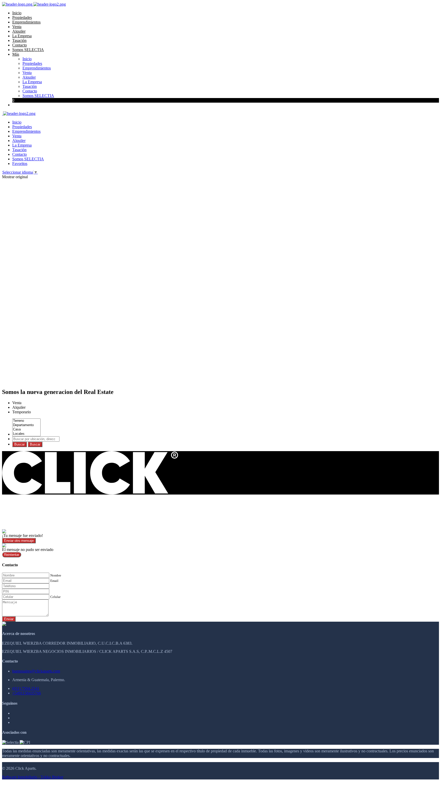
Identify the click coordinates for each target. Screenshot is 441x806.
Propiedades (22, 17)
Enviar (9, 619)
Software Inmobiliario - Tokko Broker (32, 777)
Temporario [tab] (21, 412)
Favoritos (19, 163)
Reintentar (11, 555)
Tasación (19, 40)
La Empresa (22, 36)
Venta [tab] (16, 403)
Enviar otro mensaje (19, 541)
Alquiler (19, 31)
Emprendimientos (26, 22)
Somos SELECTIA (28, 49)
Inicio (16, 13)
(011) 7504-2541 (25, 688)
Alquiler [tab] (19, 407)
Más (15, 54)
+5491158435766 (26, 693)
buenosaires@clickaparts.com (36, 671)
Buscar (19, 444)
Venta (16, 27)
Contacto (19, 45)
